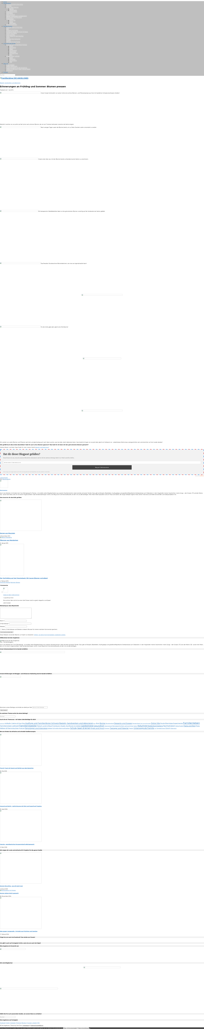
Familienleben (7, 3)
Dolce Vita (12, 20)
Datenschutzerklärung (37, 1025)
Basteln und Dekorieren (42, 447)
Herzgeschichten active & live (14, 4)
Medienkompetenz (11, 12)
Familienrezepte (7, 26)
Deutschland (13, 60)
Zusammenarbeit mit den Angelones (16, 68)
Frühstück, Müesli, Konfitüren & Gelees (17, 32)
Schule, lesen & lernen (12, 7)
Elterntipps (13, 23)
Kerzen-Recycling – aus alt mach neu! (11, 886)
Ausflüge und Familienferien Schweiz (16, 45)
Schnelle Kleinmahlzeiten (13, 39)
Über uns (5, 63)
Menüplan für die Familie (13, 42)
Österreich (12, 59)
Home (5, 2)
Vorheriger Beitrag (5, 582)
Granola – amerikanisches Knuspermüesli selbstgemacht (17, 844)
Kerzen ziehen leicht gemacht (9, 893)
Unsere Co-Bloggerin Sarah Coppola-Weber (18, 69)
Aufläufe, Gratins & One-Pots (14, 27)
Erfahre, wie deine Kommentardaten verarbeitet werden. (50, 635)
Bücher (12, 9)
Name (2, 621)
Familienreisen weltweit (13, 56)
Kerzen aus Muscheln (7, 533)
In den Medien (10, 65)
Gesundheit (9, 13)
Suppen (8, 40)
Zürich (11, 46)
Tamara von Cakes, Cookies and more (11, 594)
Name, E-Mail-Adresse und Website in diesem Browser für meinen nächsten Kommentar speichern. (29, 629)
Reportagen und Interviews (14, 17)
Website (2, 626)
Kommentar (4, 477)
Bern (11, 55)
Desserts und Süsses (12, 30)
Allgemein (2, 723)
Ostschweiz (13, 52)
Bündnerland (13, 50)
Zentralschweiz (14, 53)
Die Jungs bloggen (11, 25)
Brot (7, 29)
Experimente (13, 10)
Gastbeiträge (10, 19)
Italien (11, 58)
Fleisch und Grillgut (11, 33)
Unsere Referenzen (11, 66)
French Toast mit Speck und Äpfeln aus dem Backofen (17, 768)
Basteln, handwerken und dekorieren (16, 16)
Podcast (5, 72)
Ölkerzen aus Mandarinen (9, 540)
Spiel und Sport (10, 14)
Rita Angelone (6, 479)
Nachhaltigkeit (169, 726)
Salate (8, 37)
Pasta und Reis (10, 35)
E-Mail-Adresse (4, 623)
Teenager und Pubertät (119, 728)
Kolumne (8, 6)
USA (11, 62)
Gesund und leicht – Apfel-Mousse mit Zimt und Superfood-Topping (21, 806)
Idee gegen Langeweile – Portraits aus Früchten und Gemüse (18, 931)
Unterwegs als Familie (9, 43)
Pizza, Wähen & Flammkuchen (15, 36)
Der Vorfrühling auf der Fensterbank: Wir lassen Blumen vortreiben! (24, 578)
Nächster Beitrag (15, 582)
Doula (11, 22)
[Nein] (89, 1028)
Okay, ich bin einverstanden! (70, 1028)
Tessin (11, 49)
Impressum (9, 70)
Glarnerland (13, 48)
